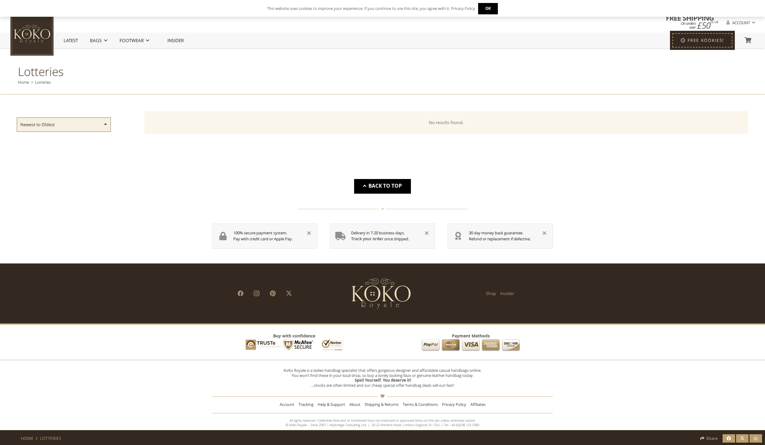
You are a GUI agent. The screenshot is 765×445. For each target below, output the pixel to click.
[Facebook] (240, 293)
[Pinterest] (272, 293)
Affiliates (478, 404)
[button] (740, 23)
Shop (491, 293)
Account (287, 404)
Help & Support (331, 404)
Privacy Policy (454, 404)
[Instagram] (256, 293)
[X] (288, 293)
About (354, 404)
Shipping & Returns (382, 404)
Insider (507, 293)
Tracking (306, 404)
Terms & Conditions (420, 404)
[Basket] (748, 40)
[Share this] (729, 438)
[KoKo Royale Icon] (31, 34)
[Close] (309, 233)
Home (23, 82)
